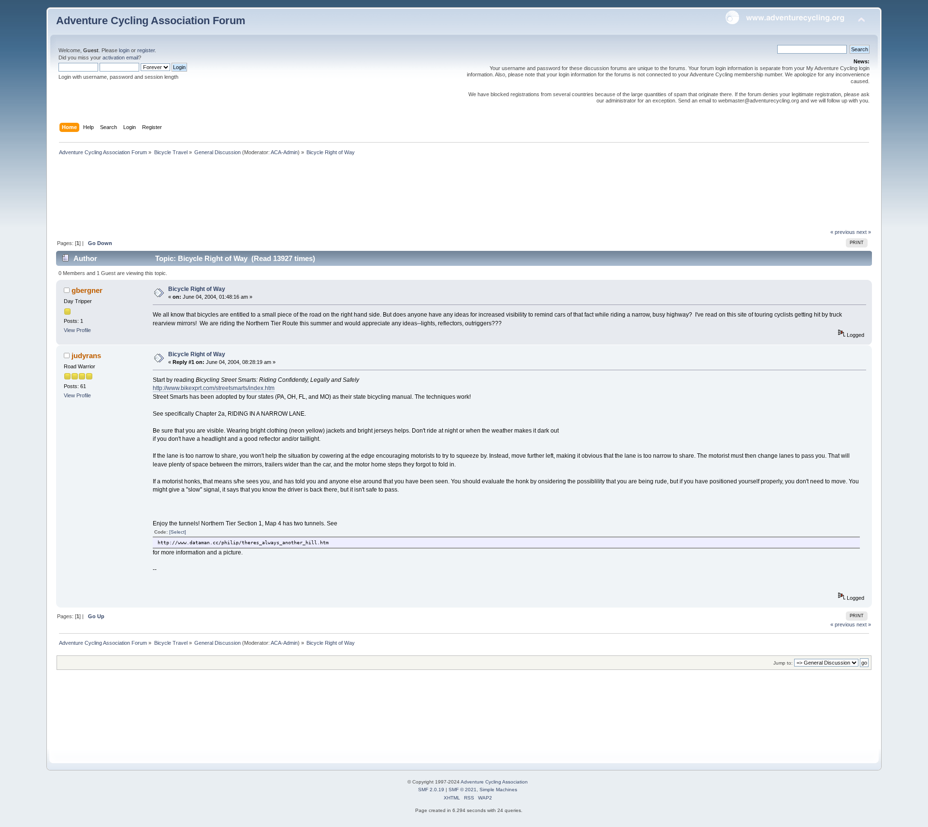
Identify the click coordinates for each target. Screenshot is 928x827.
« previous (842, 232)
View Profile (77, 330)
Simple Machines (498, 789)
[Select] (177, 532)
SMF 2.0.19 (431, 789)
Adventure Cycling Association (494, 781)
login (124, 50)
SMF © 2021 (463, 789)
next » (863, 232)
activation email (120, 57)
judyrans (86, 355)
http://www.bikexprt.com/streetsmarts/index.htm (214, 388)
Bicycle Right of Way (196, 289)
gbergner (87, 290)
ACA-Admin (284, 152)
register (146, 50)
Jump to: (783, 663)
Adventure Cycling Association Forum (151, 21)
